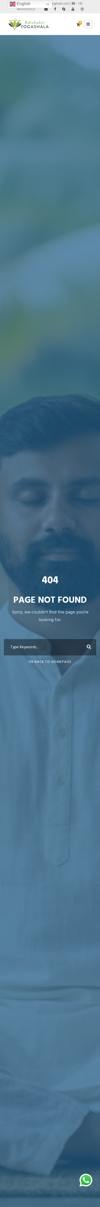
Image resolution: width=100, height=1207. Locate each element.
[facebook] (55, 9)
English (23, 4)
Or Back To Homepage (50, 662)
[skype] (63, 9)
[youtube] (73, 9)
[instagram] (82, 9)
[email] (46, 9)
